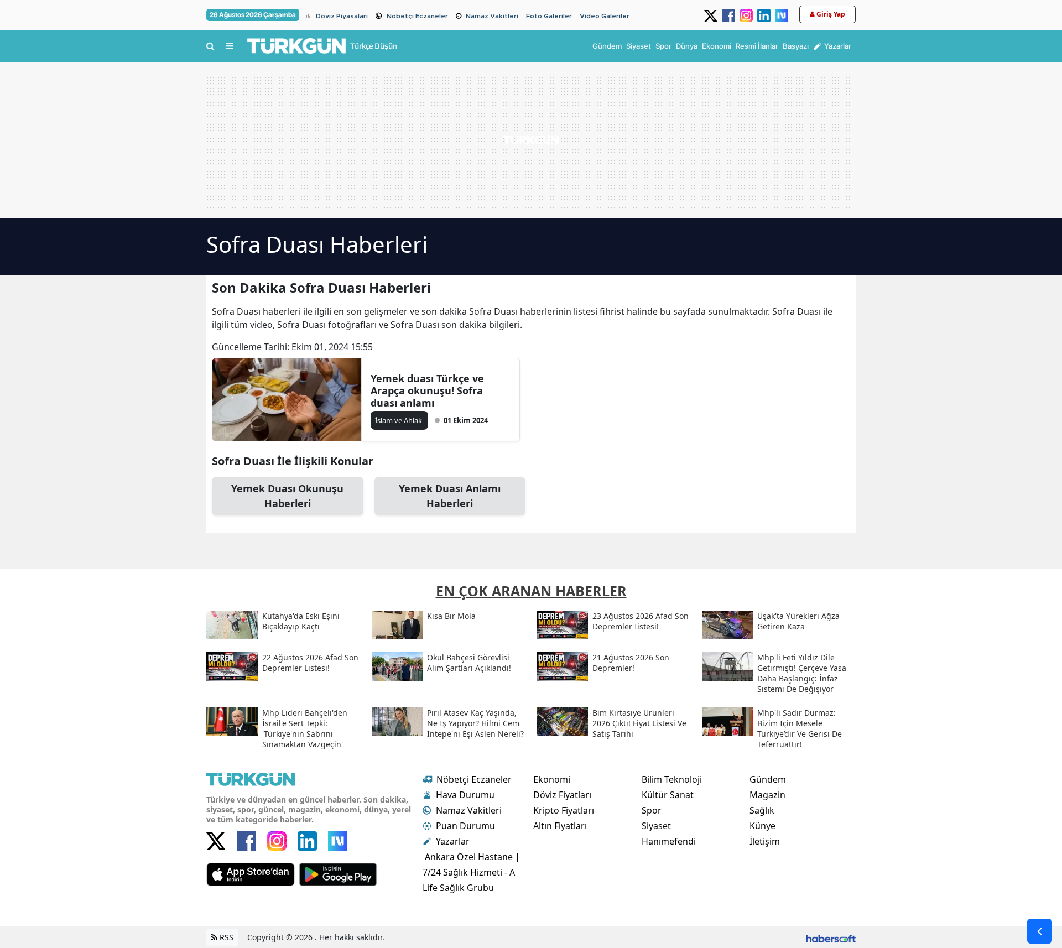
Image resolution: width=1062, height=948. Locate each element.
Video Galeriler (604, 16)
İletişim (764, 841)
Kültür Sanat (668, 795)
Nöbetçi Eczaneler (417, 16)
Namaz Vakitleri (492, 16)
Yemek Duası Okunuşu (287, 496)
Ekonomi (551, 779)
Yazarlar (453, 841)
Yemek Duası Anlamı (450, 496)
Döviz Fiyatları (562, 795)
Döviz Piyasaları (342, 16)
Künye (762, 826)
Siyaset (656, 826)
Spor (652, 810)
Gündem (767, 779)
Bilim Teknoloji (672, 779)
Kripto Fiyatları (563, 810)
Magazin (767, 795)
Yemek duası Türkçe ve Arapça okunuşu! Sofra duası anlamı (427, 390)
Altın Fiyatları (560, 826)
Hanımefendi (669, 841)
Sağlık (761, 810)
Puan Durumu (465, 826)
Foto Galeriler (549, 16)
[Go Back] (1039, 931)
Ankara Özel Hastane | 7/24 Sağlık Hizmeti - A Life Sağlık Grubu (471, 872)
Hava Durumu (465, 795)
